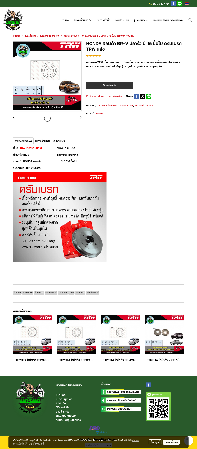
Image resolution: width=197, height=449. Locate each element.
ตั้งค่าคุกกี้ (155, 442)
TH (190, 4)
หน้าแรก (64, 20)
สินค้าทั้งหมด (81, 20)
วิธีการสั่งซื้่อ (103, 20)
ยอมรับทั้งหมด (171, 442)
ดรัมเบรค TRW (126, 105)
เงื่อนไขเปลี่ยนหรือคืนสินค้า (168, 20)
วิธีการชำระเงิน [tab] (42, 141)
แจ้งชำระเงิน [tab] (59, 141)
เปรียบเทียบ (117, 96)
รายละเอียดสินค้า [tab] (23, 141)
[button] (190, 20)
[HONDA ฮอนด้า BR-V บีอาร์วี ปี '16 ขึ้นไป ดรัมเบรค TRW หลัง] (47, 76)
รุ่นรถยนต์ (139, 20)
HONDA (150, 105)
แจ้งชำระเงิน (122, 20)
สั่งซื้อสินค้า (110, 85)
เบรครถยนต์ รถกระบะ (108, 105)
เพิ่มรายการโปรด (96, 96)
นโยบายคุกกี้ (38, 443)
